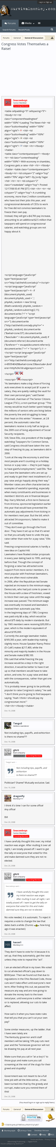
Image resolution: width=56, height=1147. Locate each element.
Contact (33, 1134)
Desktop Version (41, 1130)
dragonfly (18, 796)
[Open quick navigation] (52, 37)
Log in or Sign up (45, 2)
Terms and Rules (36, 1139)
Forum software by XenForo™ (12, 1144)
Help (43, 1134)
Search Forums (9, 29)
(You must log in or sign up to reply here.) (37, 1102)
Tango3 (17, 723)
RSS (52, 1134)
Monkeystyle (9, 1130)
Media (28, 23)
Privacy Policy (50, 1139)
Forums (12, 23)
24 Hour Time (25, 1130)
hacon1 (17, 942)
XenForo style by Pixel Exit (34, 1144)
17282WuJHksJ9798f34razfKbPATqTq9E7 (22, 1124)
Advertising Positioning (16, 1141)
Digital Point (32, 1141)
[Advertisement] (28, 71)
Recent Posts (24, 29)
